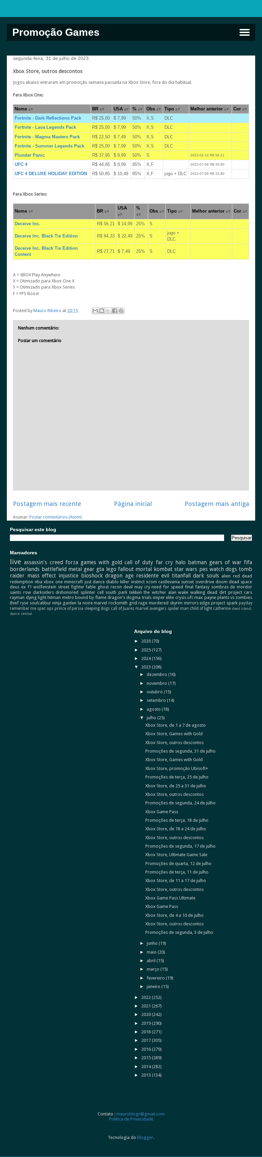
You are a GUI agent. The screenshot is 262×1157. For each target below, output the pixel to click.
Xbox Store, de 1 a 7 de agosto (175, 725)
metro (68, 597)
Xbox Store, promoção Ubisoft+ (176, 768)
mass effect (41, 575)
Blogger (145, 1137)
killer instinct (132, 581)
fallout (126, 569)
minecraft (73, 581)
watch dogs (223, 569)
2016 (146, 1049)
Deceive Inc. (27, 223)
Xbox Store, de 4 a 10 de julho (174, 915)
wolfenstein (44, 586)
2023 (146, 666)
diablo (112, 581)
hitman (54, 597)
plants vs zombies (234, 597)
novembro (157, 683)
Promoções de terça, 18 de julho (176, 820)
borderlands (25, 569)
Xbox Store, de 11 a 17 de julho (175, 880)
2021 (146, 1005)
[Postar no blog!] (101, 310)
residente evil (152, 575)
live (15, 562)
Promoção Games (56, 32)
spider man (178, 608)
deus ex (18, 586)
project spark (224, 602)
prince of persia (69, 608)
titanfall (181, 575)
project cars (240, 592)
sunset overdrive (197, 581)
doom (222, 581)
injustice (68, 575)
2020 (146, 1014)
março (153, 969)
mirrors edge (197, 602)
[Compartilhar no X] (108, 310)
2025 (146, 649)
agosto (154, 709)
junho (153, 943)
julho (152, 717)
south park (116, 592)
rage (142, 602)
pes (203, 569)
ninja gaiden (64, 602)
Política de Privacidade (131, 1119)
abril (152, 960)
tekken (135, 592)
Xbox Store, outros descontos (174, 742)
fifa (248, 562)
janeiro (154, 986)
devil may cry (136, 586)
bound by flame (90, 597)
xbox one (53, 581)
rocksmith (118, 602)
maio (152, 952)
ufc (190, 597)
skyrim (176, 602)
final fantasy (197, 586)
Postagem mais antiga (217, 503)
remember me (23, 608)
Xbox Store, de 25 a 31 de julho (175, 785)
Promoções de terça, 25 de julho (176, 777)
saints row (20, 592)
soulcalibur (40, 602)
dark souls (206, 575)
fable (91, 586)
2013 (146, 1075)
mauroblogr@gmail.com (140, 1113)
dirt (222, 592)
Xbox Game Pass (161, 811)
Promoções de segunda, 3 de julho (179, 932)
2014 (146, 1066)
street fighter (71, 586)
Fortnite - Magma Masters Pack (47, 136)
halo (180, 562)
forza (72, 562)
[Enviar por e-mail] (95, 310)
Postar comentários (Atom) (55, 517)
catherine (222, 608)
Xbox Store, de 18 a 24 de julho (175, 828)
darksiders (43, 592)
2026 (146, 641)
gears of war (225, 562)
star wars (185, 569)
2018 (146, 1031)
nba (38, 581)
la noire (85, 602)
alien (226, 575)
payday (245, 603)
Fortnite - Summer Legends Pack (49, 146)
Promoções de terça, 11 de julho (176, 872)
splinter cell (92, 592)
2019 (146, 1023)
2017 (146, 1040)
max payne (205, 597)
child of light (201, 608)
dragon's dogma (124, 597)
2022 (146, 997)
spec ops (45, 608)
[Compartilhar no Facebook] (114, 310)
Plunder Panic (30, 155)
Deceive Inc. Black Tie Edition (46, 235)
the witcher (155, 592)
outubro (155, 691)
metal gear (81, 569)
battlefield (54, 569)
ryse (24, 602)
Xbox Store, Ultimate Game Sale (176, 854)
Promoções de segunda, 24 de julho (180, 802)
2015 (146, 1057)
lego (111, 569)
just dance (95, 581)
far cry (164, 562)
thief (14, 602)
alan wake (178, 592)
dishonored (67, 592)
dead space (240, 581)
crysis (180, 597)
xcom (151, 581)
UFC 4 (21, 164)
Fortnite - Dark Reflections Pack (48, 118)
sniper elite (163, 597)
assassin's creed (43, 562)
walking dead (204, 592)
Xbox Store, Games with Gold (174, 733)
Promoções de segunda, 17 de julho (180, 846)
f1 (30, 586)
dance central (21, 614)
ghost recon (110, 586)
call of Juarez (122, 608)
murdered (159, 602)
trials (146, 597)
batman (197, 562)
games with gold (101, 562)
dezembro (157, 674)
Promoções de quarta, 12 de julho (178, 863)
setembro (157, 700)
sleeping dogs (97, 608)
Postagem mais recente (47, 503)
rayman (17, 597)
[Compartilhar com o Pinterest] (121, 310)
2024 (146, 658)
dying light (36, 597)
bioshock (92, 575)
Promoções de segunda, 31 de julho (180, 751)
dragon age (119, 575)
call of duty (139, 562)
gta (100, 569)
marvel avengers (150, 608)
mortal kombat (153, 569)
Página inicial (133, 503)
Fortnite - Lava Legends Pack (45, 127)
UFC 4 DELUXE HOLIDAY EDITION (51, 173)
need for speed (167, 586)
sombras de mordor (231, 586)
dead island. (242, 608)
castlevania (169, 581)
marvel (100, 602)
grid (133, 602)
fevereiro (156, 978)
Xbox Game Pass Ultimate (170, 897)
